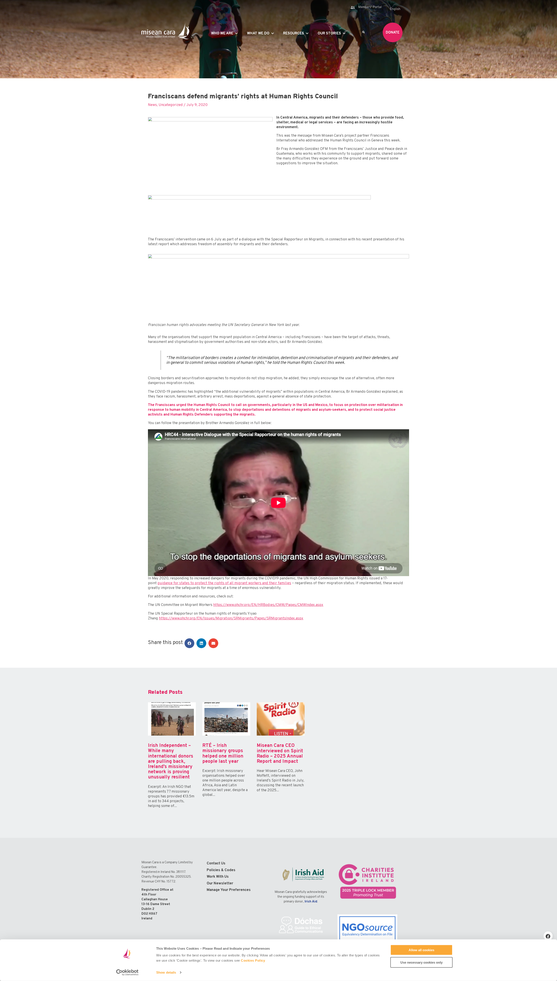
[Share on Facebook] (189, 643)
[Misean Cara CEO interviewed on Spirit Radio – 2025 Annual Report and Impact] (281, 759)
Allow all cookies (421, 950)
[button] (548, 936)
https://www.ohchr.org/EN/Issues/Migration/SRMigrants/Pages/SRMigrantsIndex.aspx (231, 618)
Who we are (222, 33)
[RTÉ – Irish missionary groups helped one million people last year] (226, 759)
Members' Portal (370, 7)
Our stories (329, 33)
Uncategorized (171, 105)
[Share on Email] (213, 643)
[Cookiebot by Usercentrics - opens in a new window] (127, 972)
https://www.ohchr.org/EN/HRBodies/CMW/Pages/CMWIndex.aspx (268, 605)
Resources (293, 33)
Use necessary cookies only (421, 962)
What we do (258, 33)
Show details (166, 972)
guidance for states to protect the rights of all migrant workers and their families (224, 583)
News (152, 105)
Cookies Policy (253, 960)
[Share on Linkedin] (201, 643)
